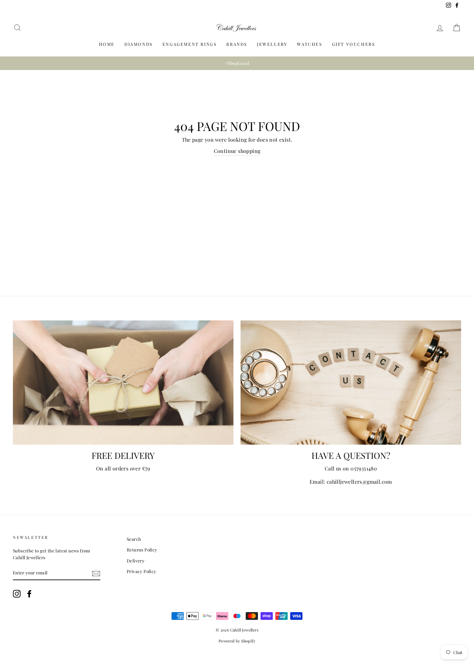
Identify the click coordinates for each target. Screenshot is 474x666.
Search (134, 539)
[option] (237, 63)
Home (107, 44)
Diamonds (138, 44)
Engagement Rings (190, 44)
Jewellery (272, 44)
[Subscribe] (96, 573)
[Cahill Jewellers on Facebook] (29, 594)
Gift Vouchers (353, 44)
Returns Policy (142, 549)
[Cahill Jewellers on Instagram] (17, 594)
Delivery (135, 560)
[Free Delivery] (123, 382)
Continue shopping (237, 150)
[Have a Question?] (351, 382)
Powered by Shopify (237, 640)
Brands (236, 44)
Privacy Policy (141, 571)
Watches (309, 44)
